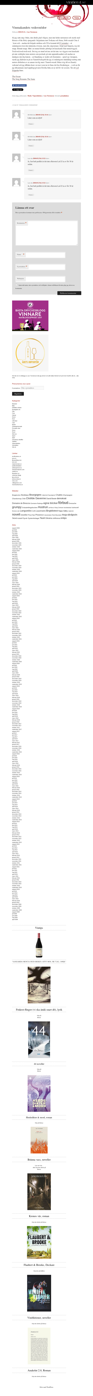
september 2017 (17, 729)
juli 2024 (14, 575)
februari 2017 (16, 742)
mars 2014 (15, 808)
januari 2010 (15, 902)
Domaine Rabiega (37, 503)
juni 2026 (14, 532)
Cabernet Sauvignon (48, 495)
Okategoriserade (17, 426)
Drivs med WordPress (46, 1387)
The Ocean (16, 76)
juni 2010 (14, 893)
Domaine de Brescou (21, 503)
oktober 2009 (16, 908)
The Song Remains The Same (23, 79)
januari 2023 (15, 609)
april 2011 (15, 874)
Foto (13, 413)
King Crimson (58, 507)
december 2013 (16, 814)
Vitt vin (14, 447)
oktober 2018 (16, 705)
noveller (24, 515)
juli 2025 (14, 552)
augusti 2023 (16, 595)
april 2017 (15, 739)
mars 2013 (15, 831)
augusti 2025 (16, 550)
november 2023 (16, 590)
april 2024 (15, 580)
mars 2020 (15, 673)
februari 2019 (16, 697)
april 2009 (15, 919)
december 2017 (16, 723)
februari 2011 (16, 878)
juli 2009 (14, 913)
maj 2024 (14, 579)
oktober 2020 (16, 660)
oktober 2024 (16, 569)
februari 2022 (16, 629)
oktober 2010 (16, 885)
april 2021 (15, 648)
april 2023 (15, 603)
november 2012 (16, 838)
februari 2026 (16, 539)
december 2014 (16, 791)
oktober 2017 (16, 727)
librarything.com (16, 460)
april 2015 (15, 784)
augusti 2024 (16, 573)
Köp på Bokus (39, 1123)
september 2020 (17, 661)
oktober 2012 (16, 840)
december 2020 (16, 656)
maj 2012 (14, 850)
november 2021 (16, 635)
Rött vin (14, 434)
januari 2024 (15, 586)
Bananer (14, 404)
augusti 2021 (16, 641)
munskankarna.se (17, 484)
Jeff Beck (51, 507)
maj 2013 (14, 827)
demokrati (61, 498)
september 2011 (17, 865)
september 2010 (17, 887)
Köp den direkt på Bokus (39, 1222)
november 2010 (16, 883)
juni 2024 (14, 577)
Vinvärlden (15, 445)
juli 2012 (14, 846)
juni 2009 (14, 915)
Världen (14, 441)
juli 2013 (14, 823)
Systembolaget (33, 518)
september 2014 (17, 797)
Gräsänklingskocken (30, 507)
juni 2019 (14, 690)
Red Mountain (57, 515)
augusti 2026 (16, 528)
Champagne (67, 495)
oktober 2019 (16, 682)
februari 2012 (16, 855)
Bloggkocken (16, 495)
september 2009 (17, 910)
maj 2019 (14, 691)
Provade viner (16, 428)
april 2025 (15, 558)
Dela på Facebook (20, 85)
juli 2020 (14, 665)
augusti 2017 (16, 731)
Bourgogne (35, 494)
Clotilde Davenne (36, 498)
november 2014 (16, 793)
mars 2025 (15, 560)
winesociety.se (16, 479)
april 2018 (15, 716)
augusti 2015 (16, 776)
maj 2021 (14, 646)
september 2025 (17, 549)
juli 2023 (14, 597)
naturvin (71, 511)
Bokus (39, 1017)
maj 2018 (14, 714)
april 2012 (15, 851)
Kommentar (22, 223)
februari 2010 (16, 900)
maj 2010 (14, 895)
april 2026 (15, 535)
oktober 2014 (16, 795)
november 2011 (16, 861)
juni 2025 (14, 554)
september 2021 (17, 639)
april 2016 (15, 761)
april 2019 (15, 693)
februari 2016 (16, 765)
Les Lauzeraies (39, 511)
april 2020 (15, 671)
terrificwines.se (16, 456)
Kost (13, 419)
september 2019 (17, 684)
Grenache (72, 503)
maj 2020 (14, 669)
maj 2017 (14, 737)
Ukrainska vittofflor (17, 439)
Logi (13, 422)
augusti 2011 (15, 867)
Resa (13, 430)
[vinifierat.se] (76, 2)
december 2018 (16, 701)
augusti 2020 (16, 663)
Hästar (14, 415)
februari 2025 (16, 562)
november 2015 (16, 771)
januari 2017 (15, 744)
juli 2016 (14, 755)
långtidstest (52, 510)
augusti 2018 (16, 708)
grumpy (17, 507)
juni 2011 (14, 870)
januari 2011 (15, 880)
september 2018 (17, 706)
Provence (39, 515)
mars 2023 (15, 605)
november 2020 (16, 658)
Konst (14, 417)
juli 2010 (14, 891)
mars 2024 (15, 582)
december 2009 (16, 904)
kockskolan (67, 507)
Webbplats (20, 278)
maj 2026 (14, 533)
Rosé (13, 432)
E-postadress (22, 266)
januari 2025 (15, 564)
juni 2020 (14, 667)
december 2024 (16, 565)
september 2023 (17, 594)
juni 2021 (14, 644)
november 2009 (16, 906)
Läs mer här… (39, 1165)
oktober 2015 (16, 772)
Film (13, 411)
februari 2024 (16, 584)
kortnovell (75, 507)
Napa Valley (63, 511)
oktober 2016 (16, 750)
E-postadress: (16, 388)
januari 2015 (15, 789)
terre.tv (14, 458)
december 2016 (16, 746)
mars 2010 (15, 898)
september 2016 (17, 752)
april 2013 (15, 829)
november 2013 (16, 816)
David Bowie (51, 498)
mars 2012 (15, 853)
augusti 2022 (16, 618)
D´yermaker (63, 43)
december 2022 (16, 611)
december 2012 (16, 836)
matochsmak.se (17, 464)
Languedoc (26, 510)
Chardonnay (17, 499)
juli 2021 (14, 643)
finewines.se (15, 473)
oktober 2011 (16, 863)
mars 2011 (15, 876)
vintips (63, 518)
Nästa (76, 17)
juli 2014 (14, 801)
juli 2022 (14, 620)
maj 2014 (14, 804)
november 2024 (16, 567)
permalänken (64, 96)
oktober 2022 (16, 614)
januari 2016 (15, 767)
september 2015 (17, 774)
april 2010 (15, 897)
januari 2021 (15, 654)
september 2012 (17, 842)
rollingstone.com (17, 483)
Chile (24, 499)
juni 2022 (14, 622)
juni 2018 (14, 712)
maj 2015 (14, 782)
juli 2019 (14, 688)
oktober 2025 (16, 547)
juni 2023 (14, 599)
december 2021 (16, 633)
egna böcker (50, 503)
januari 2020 (15, 676)
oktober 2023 (16, 592)
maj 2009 (14, 917)
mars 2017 (15, 740)
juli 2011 (14, 868)
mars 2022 (15, 627)
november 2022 (16, 612)
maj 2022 (14, 624)
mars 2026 (15, 537)
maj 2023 (14, 601)
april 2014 (15, 806)
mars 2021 (15, 650)
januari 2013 (15, 834)
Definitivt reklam (16, 407)
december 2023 (16, 588)
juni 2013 (14, 825)
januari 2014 (15, 812)
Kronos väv (15, 511)
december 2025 (16, 543)
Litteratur (14, 421)
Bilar (13, 405)
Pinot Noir (31, 515)
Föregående (64, 17)
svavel (20, 518)
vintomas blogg (16, 475)
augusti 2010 (16, 889)
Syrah (25, 518)
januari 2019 (15, 699)
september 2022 (17, 616)
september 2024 (17, 571)
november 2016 (16, 748)
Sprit (13, 437)
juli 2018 (14, 710)
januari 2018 (15, 722)
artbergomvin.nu (17, 467)
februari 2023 (16, 607)
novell (16, 514)
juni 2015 (14, 780)
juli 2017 (14, 733)
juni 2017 (14, 735)
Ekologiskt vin (16, 409)
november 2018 (16, 703)
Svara (31, 124)
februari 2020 (16, 675)
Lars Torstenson (32, 32)
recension (48, 515)
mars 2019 (15, 695)
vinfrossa (56, 518)
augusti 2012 (16, 844)
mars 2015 (15, 786)
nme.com (15, 481)
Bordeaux (25, 495)
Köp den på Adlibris (39, 1271)
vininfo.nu (15, 471)
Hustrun (43, 507)
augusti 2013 (16, 821)
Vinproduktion (37, 96)
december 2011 (16, 859)
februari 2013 (16, 833)
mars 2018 (15, 718)
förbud (63, 503)
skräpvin (72, 514)
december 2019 (16, 678)
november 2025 (16, 545)
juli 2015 (14, 778)
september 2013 (17, 819)
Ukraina (48, 518)
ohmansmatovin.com (18, 469)
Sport (13, 436)
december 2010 (16, 882)
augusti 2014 (16, 799)
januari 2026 (15, 541)
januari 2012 (15, 857)
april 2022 (15, 626)
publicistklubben (16, 466)
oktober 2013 (16, 818)
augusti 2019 (16, 686)
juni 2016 (14, 757)
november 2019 (16, 680)
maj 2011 (14, 872)
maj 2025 (14, 556)
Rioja (64, 515)
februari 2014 (16, 810)
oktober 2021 (16, 637)
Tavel (42, 518)
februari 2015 (16, 787)
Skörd (14, 518)
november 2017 (16, 725)
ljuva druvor (15, 477)
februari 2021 (16, 652)
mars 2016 (15, 763)
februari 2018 (16, 720)
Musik (30, 96)
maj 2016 (14, 759)
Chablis (59, 495)
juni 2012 (14, 848)
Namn (20, 254)
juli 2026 (14, 530)
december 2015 (16, 769)
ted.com (14, 462)
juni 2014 (14, 802)
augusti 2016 (16, 754)
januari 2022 (15, 631)
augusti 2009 (16, 912)
